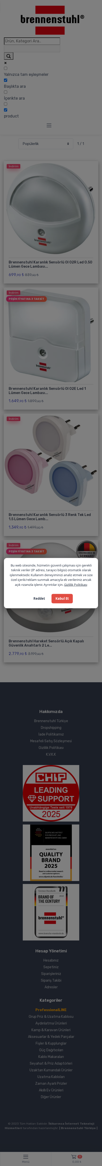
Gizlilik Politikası (75, 584)
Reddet (39, 598)
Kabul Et (62, 598)
